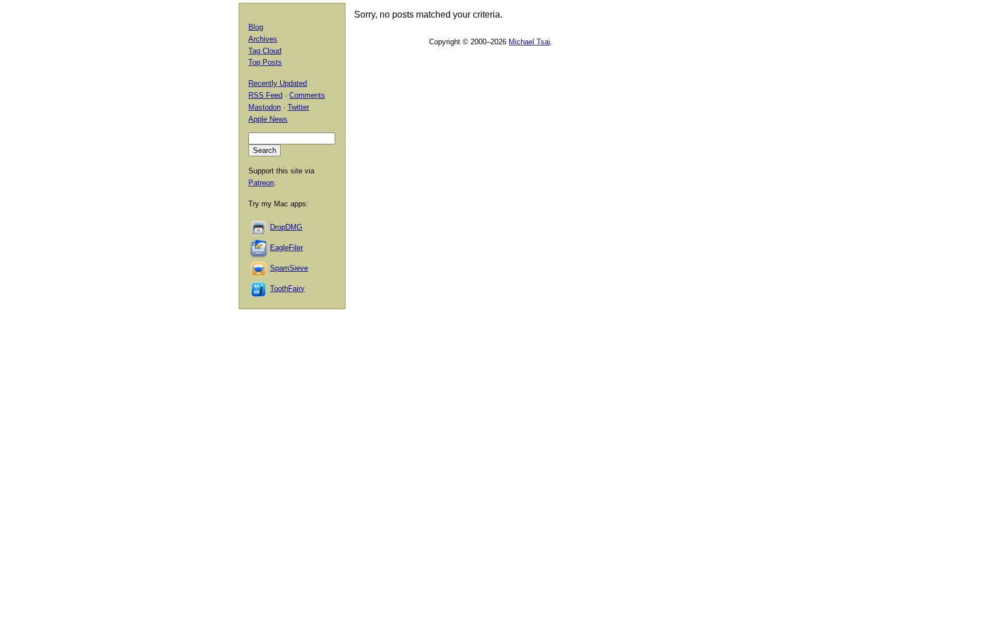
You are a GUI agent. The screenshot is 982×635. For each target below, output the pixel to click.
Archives (262, 39)
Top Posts (265, 62)
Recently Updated (277, 83)
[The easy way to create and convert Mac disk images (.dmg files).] (259, 227)
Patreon (261, 183)
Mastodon (264, 107)
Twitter (298, 107)
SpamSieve (289, 268)
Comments (307, 95)
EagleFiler (286, 247)
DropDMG (286, 227)
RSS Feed (265, 95)
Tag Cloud (264, 51)
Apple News (268, 119)
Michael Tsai (529, 42)
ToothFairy (287, 288)
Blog (255, 27)
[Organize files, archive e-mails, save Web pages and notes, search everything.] (259, 247)
